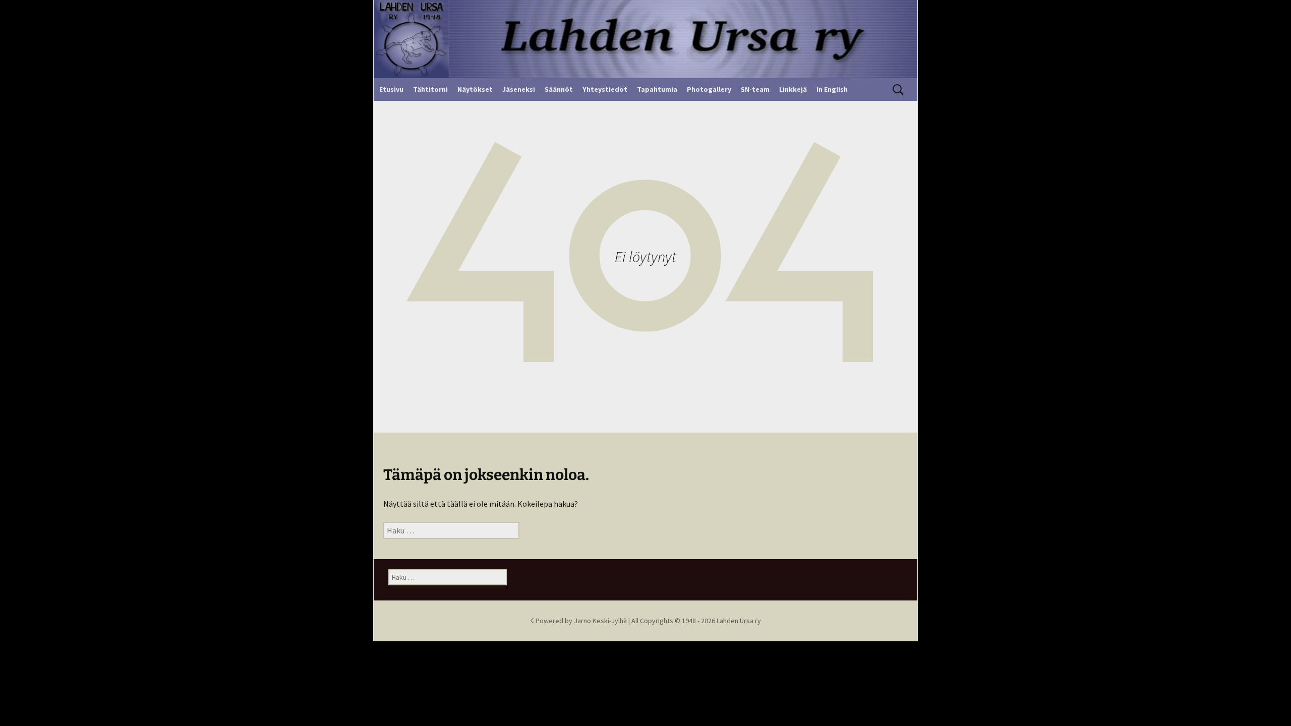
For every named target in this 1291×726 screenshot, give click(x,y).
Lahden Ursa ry (739, 620)
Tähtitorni (430, 89)
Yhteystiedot (604, 89)
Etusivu (391, 89)
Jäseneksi (518, 89)
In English (832, 89)
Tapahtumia (657, 89)
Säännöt (559, 89)
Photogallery (709, 89)
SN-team (755, 89)
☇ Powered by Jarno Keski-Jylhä (579, 620)
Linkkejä (793, 89)
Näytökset (475, 89)
